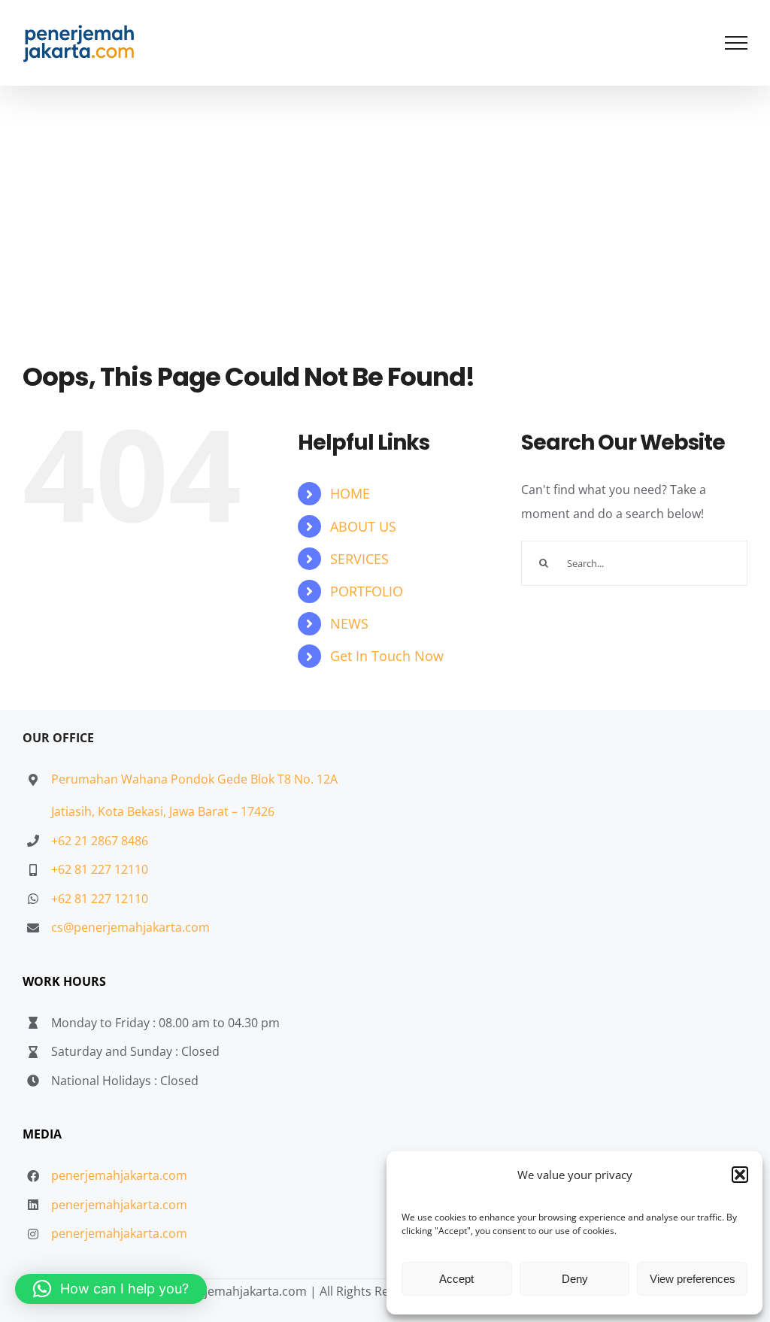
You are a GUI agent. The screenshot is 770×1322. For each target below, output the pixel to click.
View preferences (692, 1278)
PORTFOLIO (366, 591)
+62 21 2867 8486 (99, 840)
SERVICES (359, 559)
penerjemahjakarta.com (119, 1175)
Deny (575, 1278)
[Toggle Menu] (736, 43)
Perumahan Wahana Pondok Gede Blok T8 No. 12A (194, 779)
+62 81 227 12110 (99, 869)
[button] (739, 1174)
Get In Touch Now (387, 656)
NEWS (349, 623)
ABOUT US (363, 526)
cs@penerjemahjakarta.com (130, 927)
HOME (350, 493)
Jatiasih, (74, 811)
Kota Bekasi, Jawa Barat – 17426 (186, 811)
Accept (456, 1278)
